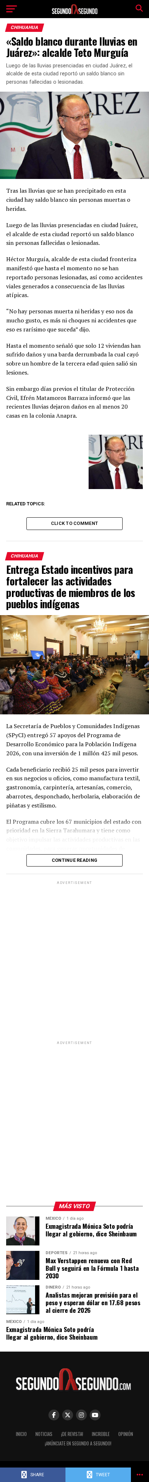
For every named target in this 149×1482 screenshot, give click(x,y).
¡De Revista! (72, 1434)
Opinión (125, 1434)
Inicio (21, 1434)
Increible (101, 1434)
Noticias (43, 1434)
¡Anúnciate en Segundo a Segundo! (78, 1443)
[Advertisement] (74, 960)
